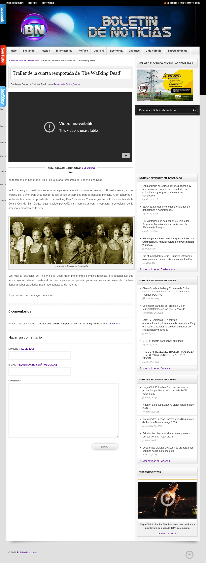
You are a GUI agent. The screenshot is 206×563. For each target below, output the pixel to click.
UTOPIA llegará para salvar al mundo (162, 341)
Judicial (99, 50)
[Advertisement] (167, 144)
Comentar (14, 381)
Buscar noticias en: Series (153, 368)
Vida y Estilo (154, 50)
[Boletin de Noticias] (106, 27)
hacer (112, 323)
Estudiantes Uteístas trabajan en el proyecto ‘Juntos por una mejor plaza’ (166, 435)
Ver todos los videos (166, 533)
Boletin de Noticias (17, 60)
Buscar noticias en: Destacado (156, 269)
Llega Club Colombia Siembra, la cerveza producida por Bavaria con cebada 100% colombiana (165, 390)
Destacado (33, 60)
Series (69, 84)
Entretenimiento (177, 50)
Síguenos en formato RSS (183, 3)
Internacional (64, 50)
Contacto (47, 3)
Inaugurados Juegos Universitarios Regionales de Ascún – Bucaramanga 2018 (168, 421)
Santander (29, 50)
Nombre (21, 349)
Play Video (168, 499)
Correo (32, 3)
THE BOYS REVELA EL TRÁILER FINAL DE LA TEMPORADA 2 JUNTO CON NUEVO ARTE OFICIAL (168, 355)
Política (83, 50)
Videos (76, 84)
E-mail (32, 365)
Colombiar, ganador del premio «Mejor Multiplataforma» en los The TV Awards (163, 307)
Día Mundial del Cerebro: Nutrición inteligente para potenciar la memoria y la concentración (167, 258)
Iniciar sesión (15, 3)
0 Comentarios (88, 168)
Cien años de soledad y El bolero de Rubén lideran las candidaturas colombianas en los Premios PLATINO (166, 291)
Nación (45, 50)
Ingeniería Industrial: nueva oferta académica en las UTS (168, 406)
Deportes (134, 50)
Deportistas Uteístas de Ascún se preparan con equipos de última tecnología (168, 449)
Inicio (13, 50)
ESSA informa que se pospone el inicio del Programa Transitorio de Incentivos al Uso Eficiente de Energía (165, 224)
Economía (116, 50)
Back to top (189, 555)
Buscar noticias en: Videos (153, 461)
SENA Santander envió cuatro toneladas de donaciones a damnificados (166, 208)
